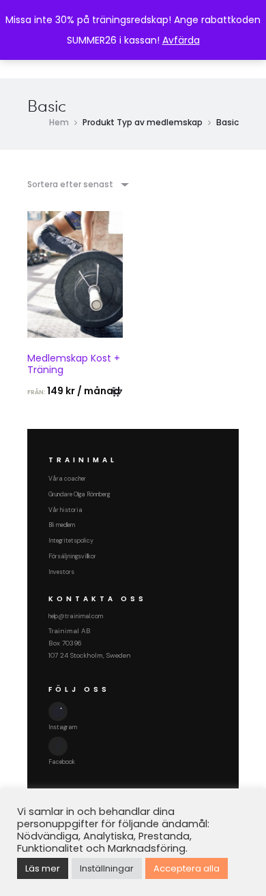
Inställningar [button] (107, 868)
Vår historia (65, 510)
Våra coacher (67, 479)
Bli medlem (61, 525)
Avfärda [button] (181, 40)
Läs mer (42, 868)
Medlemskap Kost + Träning (73, 364)
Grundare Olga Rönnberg (79, 494)
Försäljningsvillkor (72, 556)
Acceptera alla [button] (186, 868)
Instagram (62, 727)
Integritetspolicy (70, 541)
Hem (59, 122)
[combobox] (77, 184)
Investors (61, 572)
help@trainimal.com (75, 616)
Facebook (61, 762)
